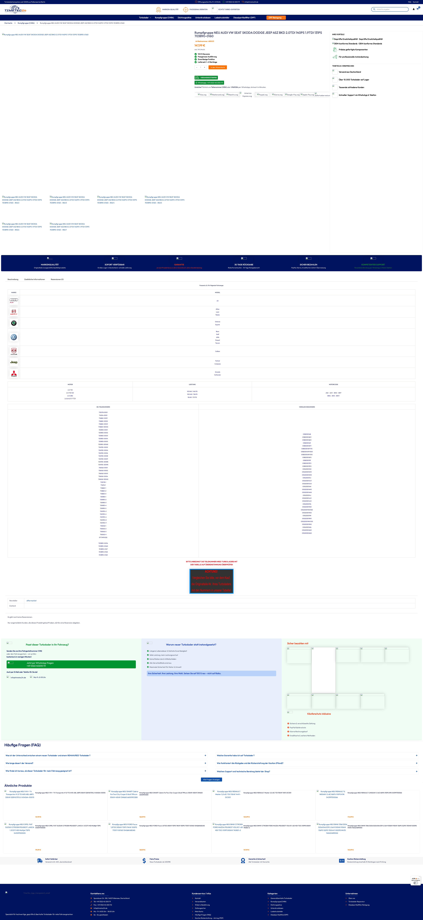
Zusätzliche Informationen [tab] (34, 279)
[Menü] (419, 877)
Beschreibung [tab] (13, 279)
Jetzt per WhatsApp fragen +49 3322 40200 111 (40, 664)
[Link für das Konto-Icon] (414, 9)
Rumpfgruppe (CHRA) (26, 23)
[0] (417, 9)
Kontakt (416, 2)
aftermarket (31, 600)
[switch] (416, 883)
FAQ (409, 2)
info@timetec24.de (251, 2)
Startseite (8, 23)
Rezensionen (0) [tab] (57, 279)
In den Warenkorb (218, 67)
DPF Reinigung (275, 17)
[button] (150, 17)
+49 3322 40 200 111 (232, 2)
